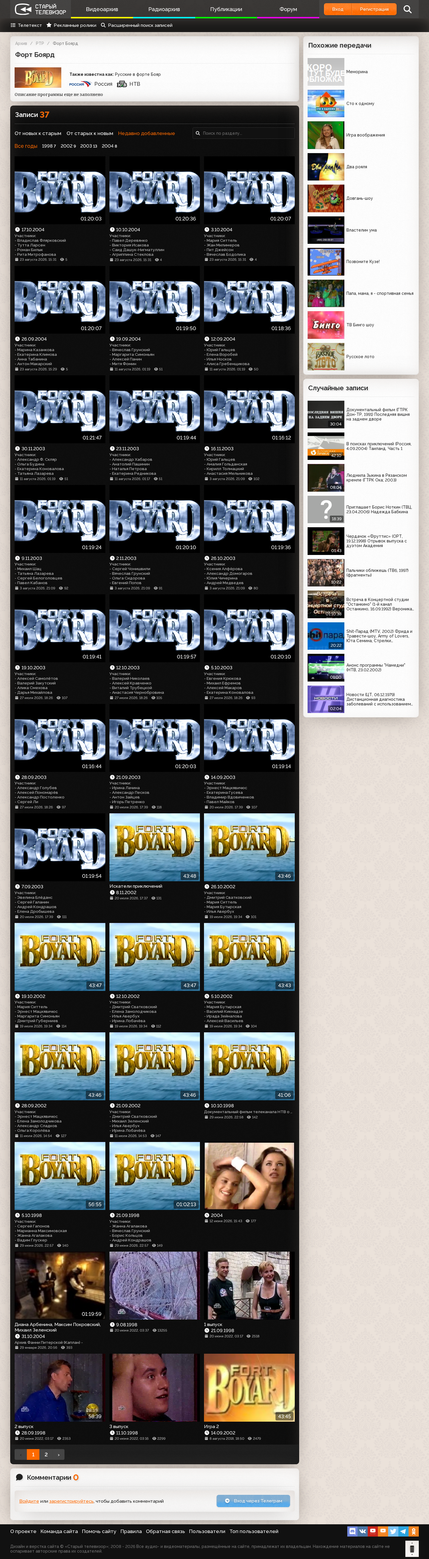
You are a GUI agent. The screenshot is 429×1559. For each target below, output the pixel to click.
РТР (40, 43)
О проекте (23, 1531)
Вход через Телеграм (257, 1501)
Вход (337, 9)
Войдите (29, 1501)
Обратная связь (165, 1531)
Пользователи (207, 1531)
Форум (288, 9)
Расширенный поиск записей (140, 25)
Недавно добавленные (146, 133)
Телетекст (30, 25)
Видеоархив (102, 9)
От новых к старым (38, 133)
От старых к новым (90, 133)
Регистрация (374, 9)
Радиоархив (164, 9)
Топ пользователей (253, 1531)
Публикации (226, 9)
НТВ (135, 84)
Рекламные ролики (75, 25)
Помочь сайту (99, 1531)
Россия (103, 84)
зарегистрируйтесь (71, 1501)
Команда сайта (59, 1531)
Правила (131, 1531)
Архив (21, 43)
